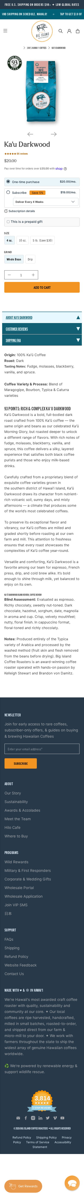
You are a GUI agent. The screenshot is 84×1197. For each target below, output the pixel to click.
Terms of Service (37, 1142)
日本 (8, 913)
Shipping (12, 948)
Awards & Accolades (22, 810)
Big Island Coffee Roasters (34, 1128)
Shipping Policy (46, 1137)
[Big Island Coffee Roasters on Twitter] (48, 1119)
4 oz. (9, 240)
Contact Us (14, 974)
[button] (72, 1183)
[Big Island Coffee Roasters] (42, 31)
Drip (30, 259)
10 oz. (22, 240)
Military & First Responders (28, 870)
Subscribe (21, 763)
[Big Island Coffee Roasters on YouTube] (62, 1119)
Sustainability (16, 802)
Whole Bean (14, 259)
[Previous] (30, 134)
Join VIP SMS (16, 905)
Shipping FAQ (13, 340)
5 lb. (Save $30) (42, 240)
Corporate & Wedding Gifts (28, 879)
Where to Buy (16, 836)
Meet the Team (18, 819)
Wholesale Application (24, 896)
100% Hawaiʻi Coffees (37, 47)
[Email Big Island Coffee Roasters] (18, 1119)
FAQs (9, 939)
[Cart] (78, 31)
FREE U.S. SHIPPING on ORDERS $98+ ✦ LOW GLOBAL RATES (42, 4)
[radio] (42, 182)
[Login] (69, 31)
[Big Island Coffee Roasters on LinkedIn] (40, 1119)
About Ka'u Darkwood (19, 317)
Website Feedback (21, 965)
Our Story (13, 793)
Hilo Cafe (12, 827)
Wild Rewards (16, 862)
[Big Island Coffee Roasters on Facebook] (26, 1119)
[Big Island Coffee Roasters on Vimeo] (55, 1119)
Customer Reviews (17, 328)
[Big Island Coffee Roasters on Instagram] (33, 1119)
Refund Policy (16, 956)
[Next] (54, 134)
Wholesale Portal (19, 888)
